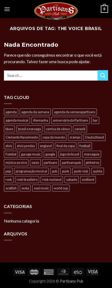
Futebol (10, 154)
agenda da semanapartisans (74, 112)
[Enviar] (103, 75)
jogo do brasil (69, 154)
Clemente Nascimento (21, 137)
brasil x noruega (29, 129)
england (46, 146)
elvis (8, 146)
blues (9, 129)
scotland (88, 179)
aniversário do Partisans (70, 120)
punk (65, 171)
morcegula (91, 154)
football (84, 146)
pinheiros (92, 162)
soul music (41, 188)
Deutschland (94, 137)
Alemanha (40, 120)
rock (8, 179)
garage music (31, 154)
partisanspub (71, 162)
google (50, 154)
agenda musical (16, 120)
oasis (35, 162)
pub (54, 171)
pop (8, 171)
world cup (61, 188)
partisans (50, 162)
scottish (11, 188)
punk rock (81, 171)
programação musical (31, 171)
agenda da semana (35, 112)
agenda (11, 112)
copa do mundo (53, 137)
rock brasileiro (27, 179)
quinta (97, 171)
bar (95, 120)
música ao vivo (16, 162)
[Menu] (7, 9)
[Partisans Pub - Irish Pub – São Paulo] (56, 11)
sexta (25, 188)
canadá (79, 129)
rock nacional (51, 179)
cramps (75, 137)
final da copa (66, 146)
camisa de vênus (58, 129)
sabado (71, 179)
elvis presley (26, 146)
